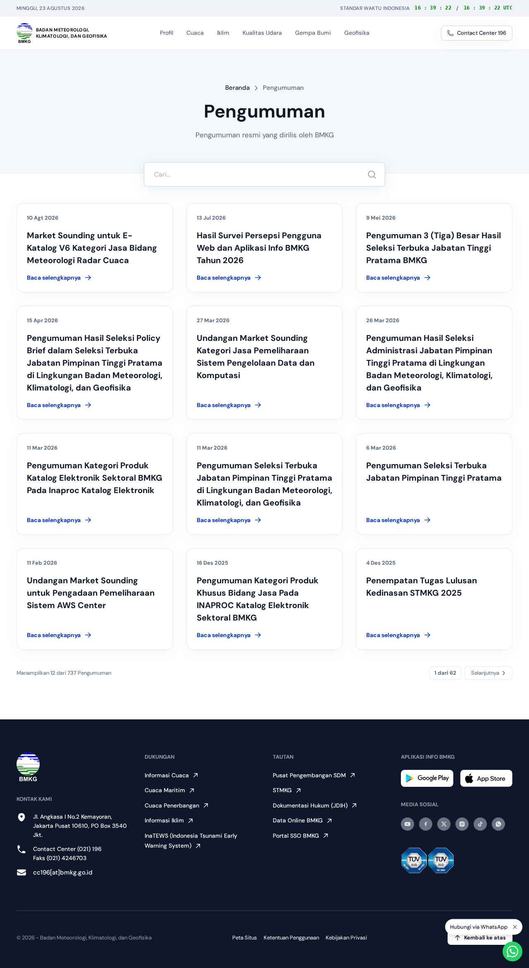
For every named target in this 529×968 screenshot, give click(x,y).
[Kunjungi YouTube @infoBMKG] (407, 824)
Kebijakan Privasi (346, 937)
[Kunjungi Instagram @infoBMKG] (462, 824)
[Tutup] (515, 927)
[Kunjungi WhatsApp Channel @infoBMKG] (498, 824)
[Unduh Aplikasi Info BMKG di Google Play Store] (427, 778)
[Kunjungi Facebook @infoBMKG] (425, 824)
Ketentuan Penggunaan (291, 937)
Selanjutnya (485, 672)
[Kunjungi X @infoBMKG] (443, 824)
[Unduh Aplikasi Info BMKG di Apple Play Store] (486, 778)
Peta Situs (244, 937)
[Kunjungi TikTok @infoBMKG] (480, 824)
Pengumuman (283, 88)
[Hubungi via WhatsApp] (512, 951)
